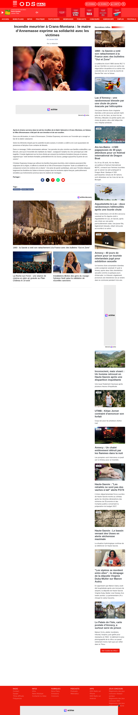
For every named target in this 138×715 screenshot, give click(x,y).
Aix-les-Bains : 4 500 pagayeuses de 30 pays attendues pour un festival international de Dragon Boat (110, 153)
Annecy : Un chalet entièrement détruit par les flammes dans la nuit (109, 450)
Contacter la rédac (39, 696)
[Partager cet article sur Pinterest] (52, 181)
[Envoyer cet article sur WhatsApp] (57, 181)
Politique (40, 19)
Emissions (55, 694)
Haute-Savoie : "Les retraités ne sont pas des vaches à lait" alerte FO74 (109, 487)
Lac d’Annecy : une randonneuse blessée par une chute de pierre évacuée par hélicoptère (109, 102)
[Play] (3, 12)
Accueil (5, 19)
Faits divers (54, 19)
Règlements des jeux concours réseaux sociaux (117, 693)
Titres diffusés (18, 696)
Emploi (120, 19)
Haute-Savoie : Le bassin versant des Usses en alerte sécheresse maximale (109, 534)
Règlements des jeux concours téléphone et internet (117, 705)
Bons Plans (18, 19)
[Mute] (36, 12)
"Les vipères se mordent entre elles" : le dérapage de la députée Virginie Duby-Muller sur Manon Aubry (109, 576)
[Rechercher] (123, 4)
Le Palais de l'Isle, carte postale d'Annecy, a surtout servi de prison (108, 625)
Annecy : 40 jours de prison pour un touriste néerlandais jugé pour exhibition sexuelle (108, 257)
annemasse (16, 189)
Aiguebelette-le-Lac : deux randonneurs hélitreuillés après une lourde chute (110, 207)
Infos (29, 19)
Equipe (15, 694)
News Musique (37, 694)
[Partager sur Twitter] (47, 181)
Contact (16, 691)
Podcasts (81, 19)
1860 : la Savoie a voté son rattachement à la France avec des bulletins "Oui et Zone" (109, 55)
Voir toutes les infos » (110, 651)
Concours (94, 19)
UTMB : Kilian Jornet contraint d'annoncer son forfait (109, 413)
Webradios (68, 19)
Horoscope (108, 19)
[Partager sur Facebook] (42, 181)
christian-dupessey (27, 189)
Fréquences (17, 698)
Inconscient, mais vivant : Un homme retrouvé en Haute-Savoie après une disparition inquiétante (109, 375)
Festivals (131, 19)
